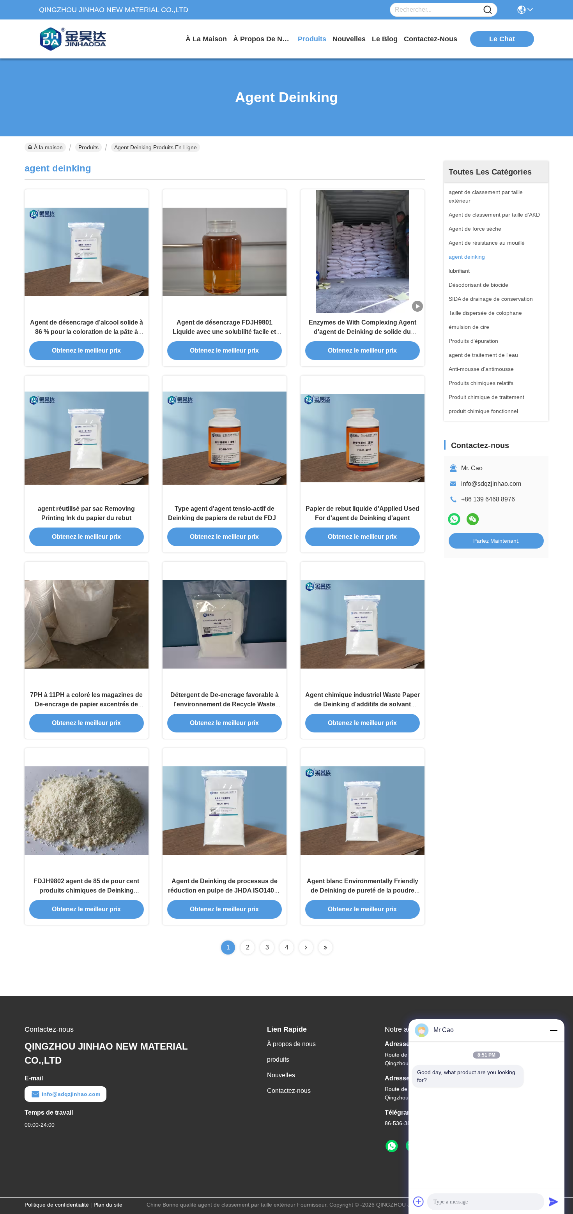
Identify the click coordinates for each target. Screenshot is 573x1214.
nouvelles (349, 39)
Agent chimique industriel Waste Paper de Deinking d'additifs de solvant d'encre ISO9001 (362, 704)
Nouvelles (281, 1075)
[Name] (487, 10)
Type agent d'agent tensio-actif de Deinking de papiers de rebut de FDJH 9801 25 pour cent (224, 518)
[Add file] (418, 1201)
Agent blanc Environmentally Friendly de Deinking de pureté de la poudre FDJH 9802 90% (362, 890)
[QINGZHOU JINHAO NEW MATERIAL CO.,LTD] (82, 39)
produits (312, 39)
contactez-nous (430, 39)
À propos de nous (262, 39)
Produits (88, 147)
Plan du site (108, 1205)
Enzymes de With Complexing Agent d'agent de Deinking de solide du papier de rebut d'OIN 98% (362, 331)
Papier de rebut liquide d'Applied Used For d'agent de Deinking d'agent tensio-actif (362, 518)
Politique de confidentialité (57, 1205)
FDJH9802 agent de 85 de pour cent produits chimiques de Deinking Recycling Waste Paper (86, 890)
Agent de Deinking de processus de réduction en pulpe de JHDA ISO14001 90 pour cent (224, 890)
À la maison (206, 39)
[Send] (553, 1201)
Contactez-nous (289, 1090)
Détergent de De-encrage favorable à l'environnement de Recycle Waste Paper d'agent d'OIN (224, 704)
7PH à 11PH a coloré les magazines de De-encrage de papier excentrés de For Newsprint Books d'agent (86, 704)
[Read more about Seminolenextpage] (306, 947)
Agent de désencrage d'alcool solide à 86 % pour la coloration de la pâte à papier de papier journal (86, 331)
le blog (385, 39)
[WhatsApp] (454, 519)
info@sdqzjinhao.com (491, 483)
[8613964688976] (392, 1146)
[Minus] (553, 1030)
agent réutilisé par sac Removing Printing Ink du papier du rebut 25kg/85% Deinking (86, 518)
